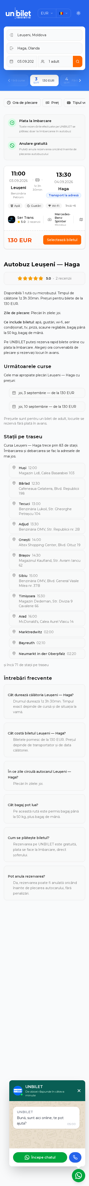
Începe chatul (43, 1157)
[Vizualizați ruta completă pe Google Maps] (81, 219)
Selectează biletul (62, 240)
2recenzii (34, 222)
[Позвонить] (75, 1157)
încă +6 (71, 205)
